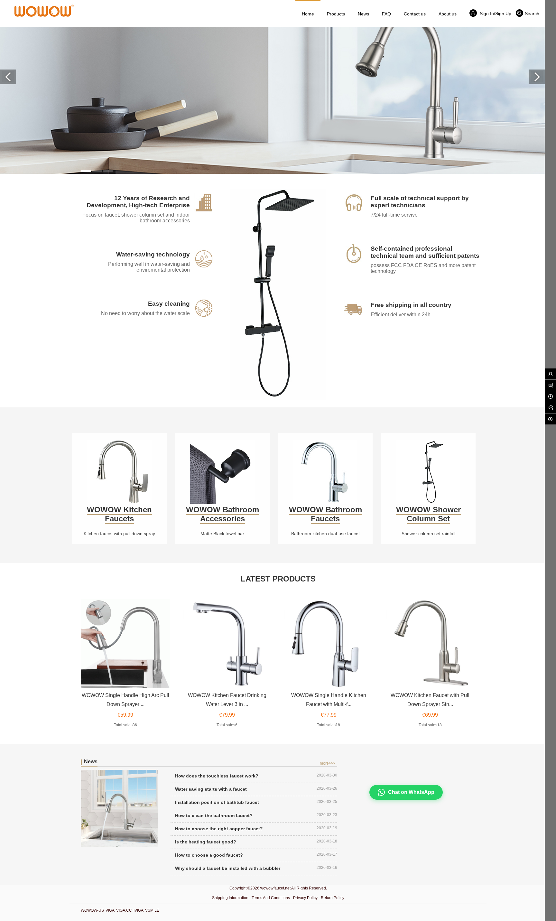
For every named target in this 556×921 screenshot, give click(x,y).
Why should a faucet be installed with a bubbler (227, 868)
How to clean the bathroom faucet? (214, 815)
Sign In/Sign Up (494, 13)
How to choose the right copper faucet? (219, 828)
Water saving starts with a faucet (211, 789)
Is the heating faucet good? (205, 841)
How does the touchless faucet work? (216, 775)
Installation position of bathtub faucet (217, 802)
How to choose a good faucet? (209, 855)
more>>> (328, 763)
